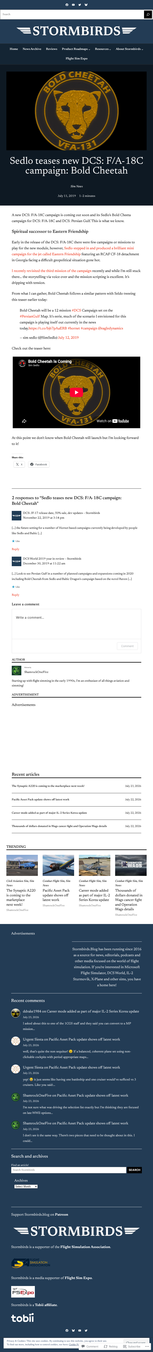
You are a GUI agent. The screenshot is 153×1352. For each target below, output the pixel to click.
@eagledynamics (110, 328)
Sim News (77, 186)
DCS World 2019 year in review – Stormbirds (52, 558)
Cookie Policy (75, 1344)
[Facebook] (67, 4)
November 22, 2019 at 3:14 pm (43, 517)
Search (134, 1169)
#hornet (74, 328)
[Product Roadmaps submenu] (89, 49)
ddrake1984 (32, 1011)
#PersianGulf (30, 316)
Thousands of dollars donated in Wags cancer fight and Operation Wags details (59, 826)
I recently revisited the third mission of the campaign (51, 271)
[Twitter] (79, 4)
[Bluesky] (86, 4)
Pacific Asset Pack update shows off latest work (40, 799)
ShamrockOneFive (36, 672)
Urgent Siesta (33, 1039)
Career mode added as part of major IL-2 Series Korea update (49, 813)
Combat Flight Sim (54, 881)
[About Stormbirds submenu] (142, 49)
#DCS (76, 311)
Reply (15, 549)
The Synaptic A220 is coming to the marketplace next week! (48, 786)
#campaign (89, 328)
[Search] (148, 14)
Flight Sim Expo (78, 1278)
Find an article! (20, 1165)
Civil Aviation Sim (17, 881)
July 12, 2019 (68, 338)
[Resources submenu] (110, 49)
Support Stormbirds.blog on (39, 1215)
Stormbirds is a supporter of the (35, 1247)
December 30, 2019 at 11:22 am (44, 563)
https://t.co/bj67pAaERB (48, 328)
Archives (21, 1181)
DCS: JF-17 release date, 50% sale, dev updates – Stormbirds (61, 513)
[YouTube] (73, 4)
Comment (127, 646)
